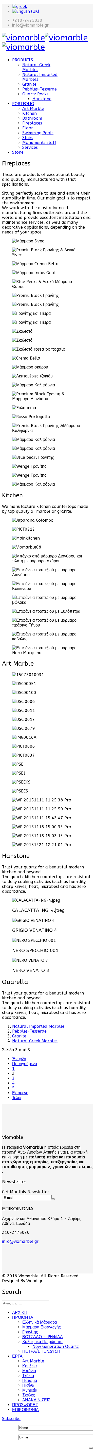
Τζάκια (28, 1375)
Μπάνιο (29, 1370)
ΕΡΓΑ (17, 1356)
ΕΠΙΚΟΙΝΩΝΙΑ (25, 1409)
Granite (29, 84)
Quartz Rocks (35, 94)
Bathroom (32, 118)
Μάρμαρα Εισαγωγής (41, 1327)
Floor (27, 128)
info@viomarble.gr (20, 1241)
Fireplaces (32, 123)
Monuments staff (39, 142)
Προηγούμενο (24, 1063)
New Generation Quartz (55, 1346)
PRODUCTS (22, 60)
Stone (18, 152)
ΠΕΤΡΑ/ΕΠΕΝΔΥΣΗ (41, 1351)
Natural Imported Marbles (38, 1026)
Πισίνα (28, 1385)
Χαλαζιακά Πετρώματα (42, 1341)
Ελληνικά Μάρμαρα (39, 1322)
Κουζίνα (29, 1365)
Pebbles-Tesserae (39, 89)
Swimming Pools (37, 132)
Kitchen (29, 113)
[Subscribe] (53, 1199)
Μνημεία (29, 1390)
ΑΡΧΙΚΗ (19, 1312)
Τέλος (17, 1097)
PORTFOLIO (23, 103)
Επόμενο (20, 1092)
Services (30, 147)
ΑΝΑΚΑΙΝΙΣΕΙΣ (36, 1400)
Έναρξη (19, 1058)
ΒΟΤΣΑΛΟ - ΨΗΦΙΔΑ (42, 1336)
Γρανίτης (30, 1331)
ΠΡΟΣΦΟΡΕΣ (25, 1404)
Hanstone (41, 98)
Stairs (27, 137)
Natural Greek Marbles (36, 67)
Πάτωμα (29, 1380)
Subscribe (11, 1418)
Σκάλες (28, 1395)
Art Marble (33, 108)
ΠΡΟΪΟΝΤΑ (22, 1317)
